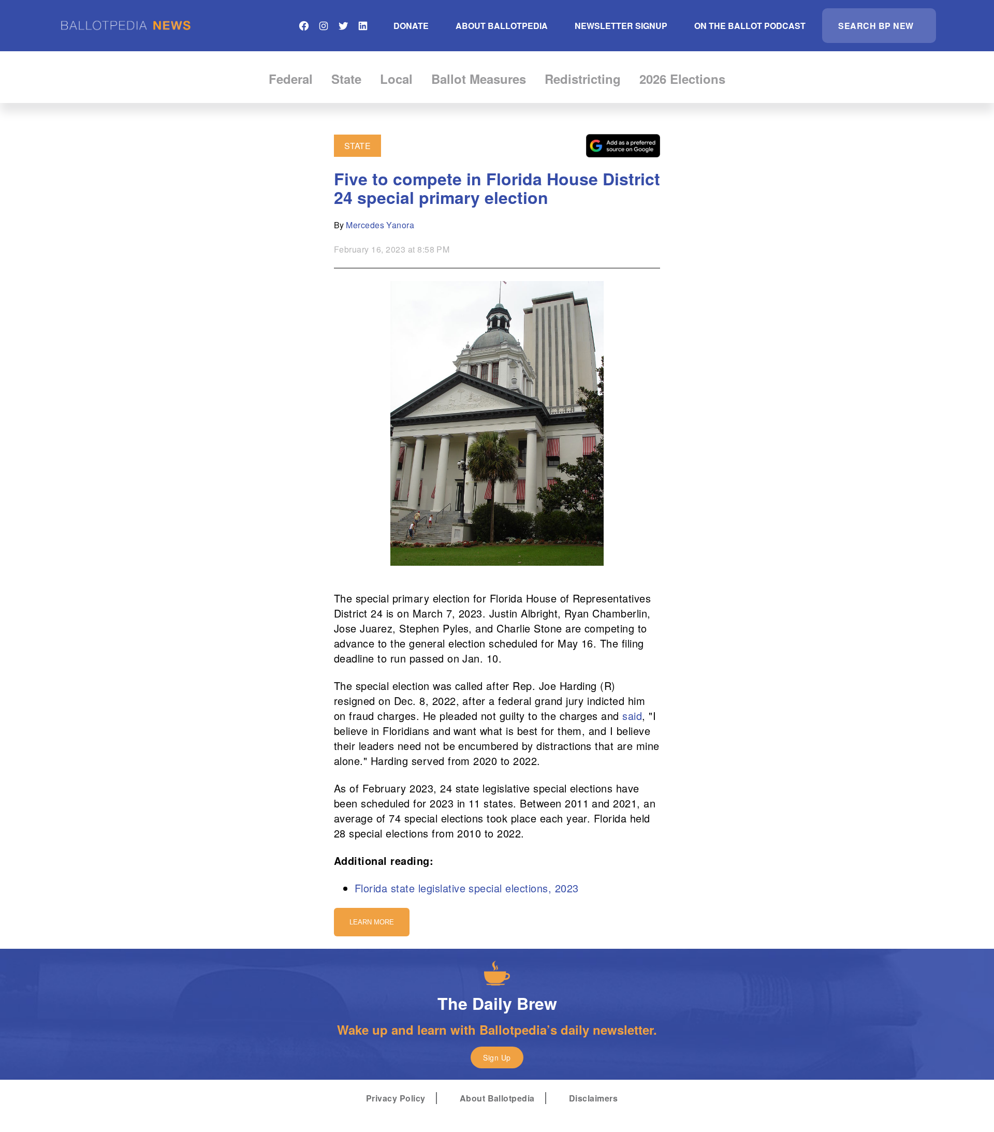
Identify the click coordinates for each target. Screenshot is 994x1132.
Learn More (371, 922)
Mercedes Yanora (380, 225)
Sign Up (496, 1057)
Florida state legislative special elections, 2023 (467, 887)
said (632, 715)
